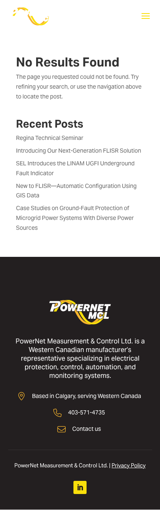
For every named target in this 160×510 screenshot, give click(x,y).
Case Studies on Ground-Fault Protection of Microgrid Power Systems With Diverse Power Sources (75, 217)
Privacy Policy (129, 465)
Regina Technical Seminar (49, 138)
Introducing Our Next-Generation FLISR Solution (78, 150)
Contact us (86, 428)
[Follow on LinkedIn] (80, 487)
